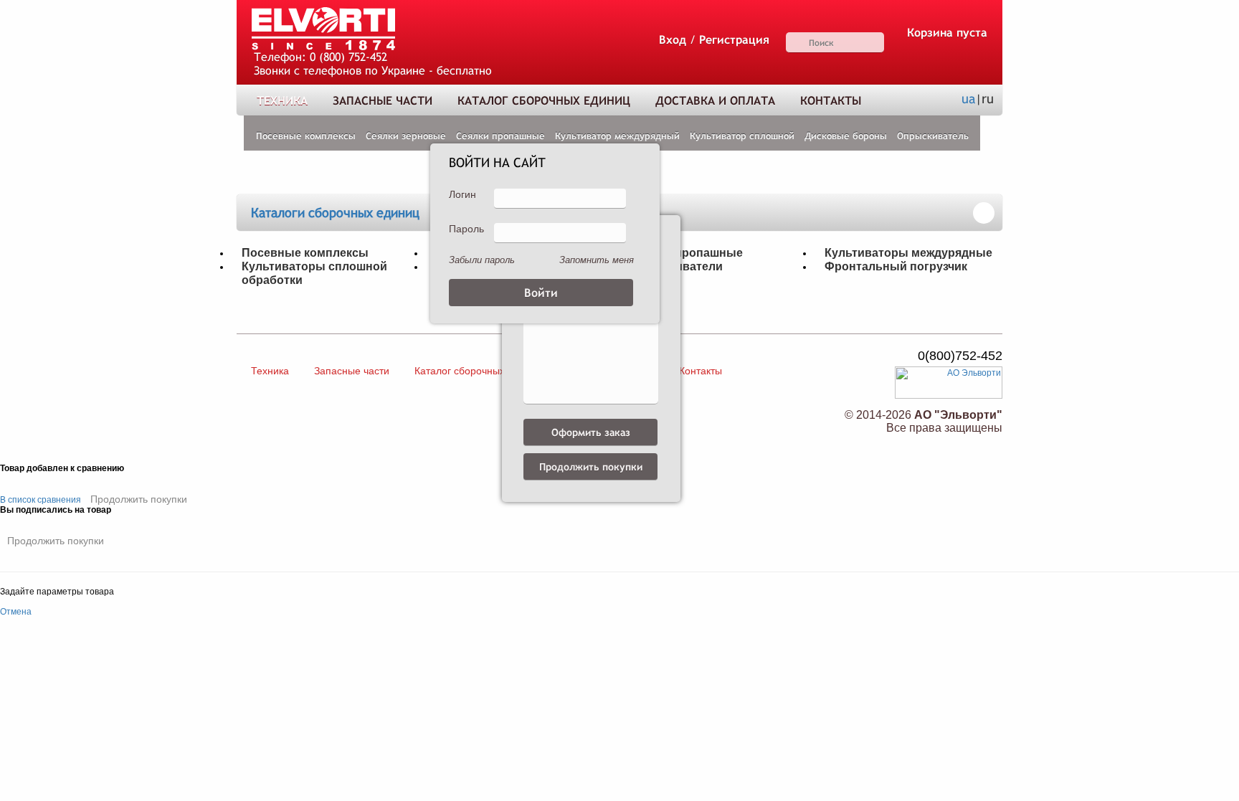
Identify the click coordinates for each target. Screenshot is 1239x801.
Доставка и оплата (715, 101)
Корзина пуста (947, 32)
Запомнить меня (596, 260)
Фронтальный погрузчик (896, 266)
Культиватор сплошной (742, 136)
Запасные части (382, 101)
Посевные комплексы (306, 136)
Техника (282, 101)
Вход (672, 40)
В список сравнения (40, 500)
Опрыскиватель (933, 136)
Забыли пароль (482, 260)
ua (968, 98)
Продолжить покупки (138, 499)
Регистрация (734, 40)
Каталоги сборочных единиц (335, 212)
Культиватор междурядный (617, 136)
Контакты (830, 101)
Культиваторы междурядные (908, 252)
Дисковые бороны (845, 136)
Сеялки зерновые (406, 136)
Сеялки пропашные (500, 136)
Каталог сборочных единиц (543, 101)
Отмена (16, 612)
